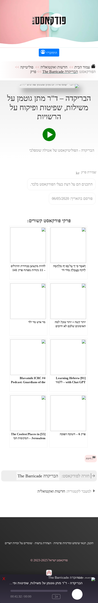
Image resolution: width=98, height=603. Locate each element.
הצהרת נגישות (43, 543)
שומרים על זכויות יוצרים (18, 543)
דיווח (89, 458)
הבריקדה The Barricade (60, 72)
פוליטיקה (26, 67)
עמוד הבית (82, 67)
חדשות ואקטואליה (53, 67)
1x (56, 596)
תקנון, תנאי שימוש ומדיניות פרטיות (73, 543)
